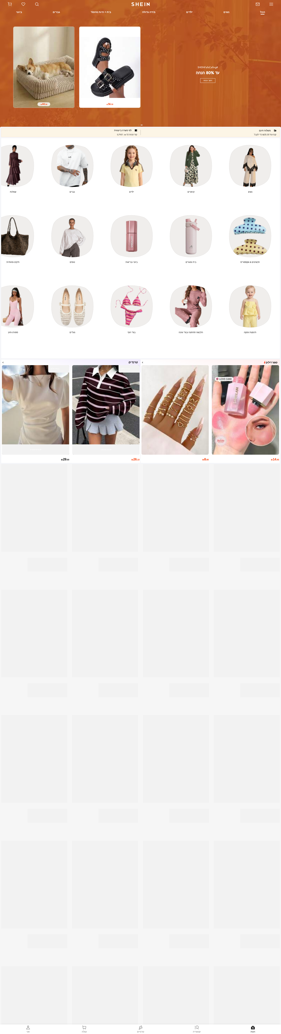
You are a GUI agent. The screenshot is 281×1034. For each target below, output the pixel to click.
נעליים (72, 332)
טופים (72, 262)
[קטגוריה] (272, 4)
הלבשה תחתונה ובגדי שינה (191, 332)
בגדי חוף (132, 332)
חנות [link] (253, 1031)
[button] (9, 4)
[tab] (263, 12)
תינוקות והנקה (250, 332)
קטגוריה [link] (197, 1031)
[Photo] (250, 166)
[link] (255, 4)
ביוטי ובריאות (132, 262)
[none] (201, 76)
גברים (72, 192)
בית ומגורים (191, 262)
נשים (250, 192)
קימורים (191, 192)
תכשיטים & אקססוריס (250, 262)
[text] (74, 93)
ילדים (131, 192)
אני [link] (28, 1031)
